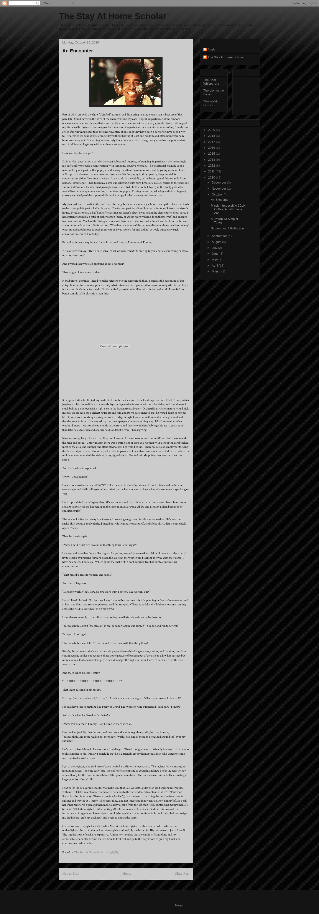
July (215, 247)
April (215, 265)
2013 (212, 159)
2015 (212, 153)
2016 (212, 147)
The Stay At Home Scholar (112, 16)
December (219, 182)
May (215, 259)
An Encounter (220, 199)
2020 (212, 130)
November (219, 188)
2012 (212, 165)
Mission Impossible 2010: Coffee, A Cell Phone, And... (228, 209)
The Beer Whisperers (211, 81)
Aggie (211, 49)
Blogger (179, 905)
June (215, 253)
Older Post (181, 873)
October (218, 194)
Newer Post (70, 873)
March (216, 271)
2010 (212, 177)
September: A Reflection (227, 228)
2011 (211, 171)
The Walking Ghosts (211, 103)
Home (126, 873)
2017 (212, 142)
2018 (212, 135)
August (217, 242)
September (220, 235)
